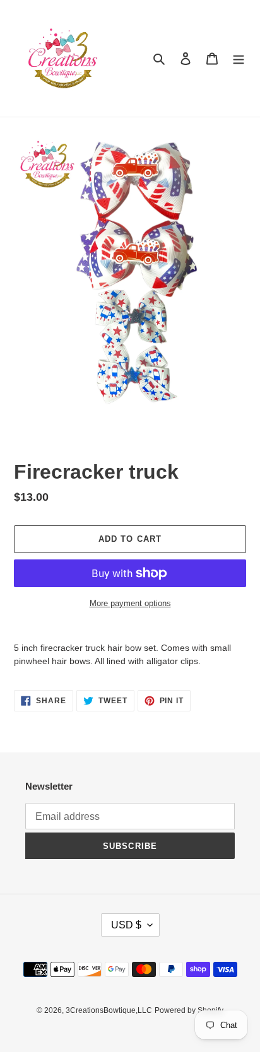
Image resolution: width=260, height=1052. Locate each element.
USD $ (126, 925)
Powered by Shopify (189, 1010)
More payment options (130, 603)
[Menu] (238, 58)
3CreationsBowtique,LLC (109, 1010)
